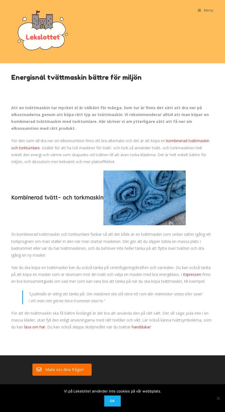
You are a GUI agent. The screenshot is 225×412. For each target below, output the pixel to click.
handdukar (141, 326)
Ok (112, 401)
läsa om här (34, 326)
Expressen (192, 274)
